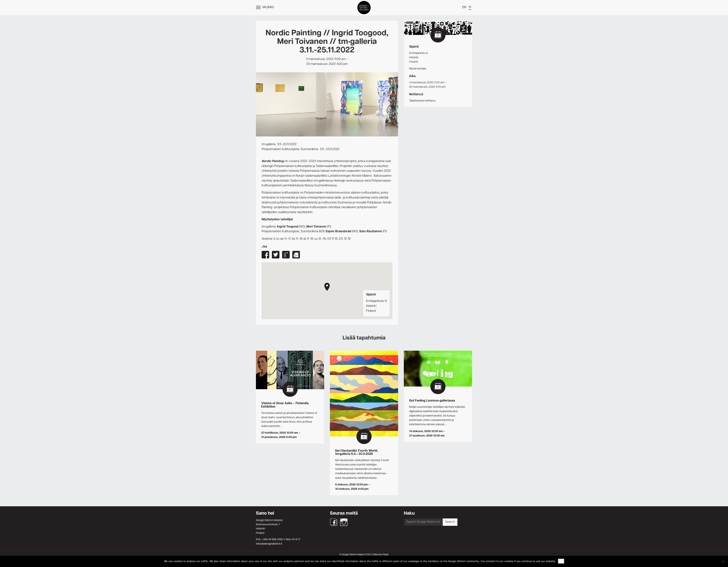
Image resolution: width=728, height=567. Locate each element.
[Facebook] (333, 522)
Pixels (385, 554)
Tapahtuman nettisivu (422, 101)
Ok (561, 561)
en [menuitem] (464, 7)
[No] (723, 561)
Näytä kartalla (417, 69)
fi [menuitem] (470, 7)
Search (450, 522)
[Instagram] (344, 522)
